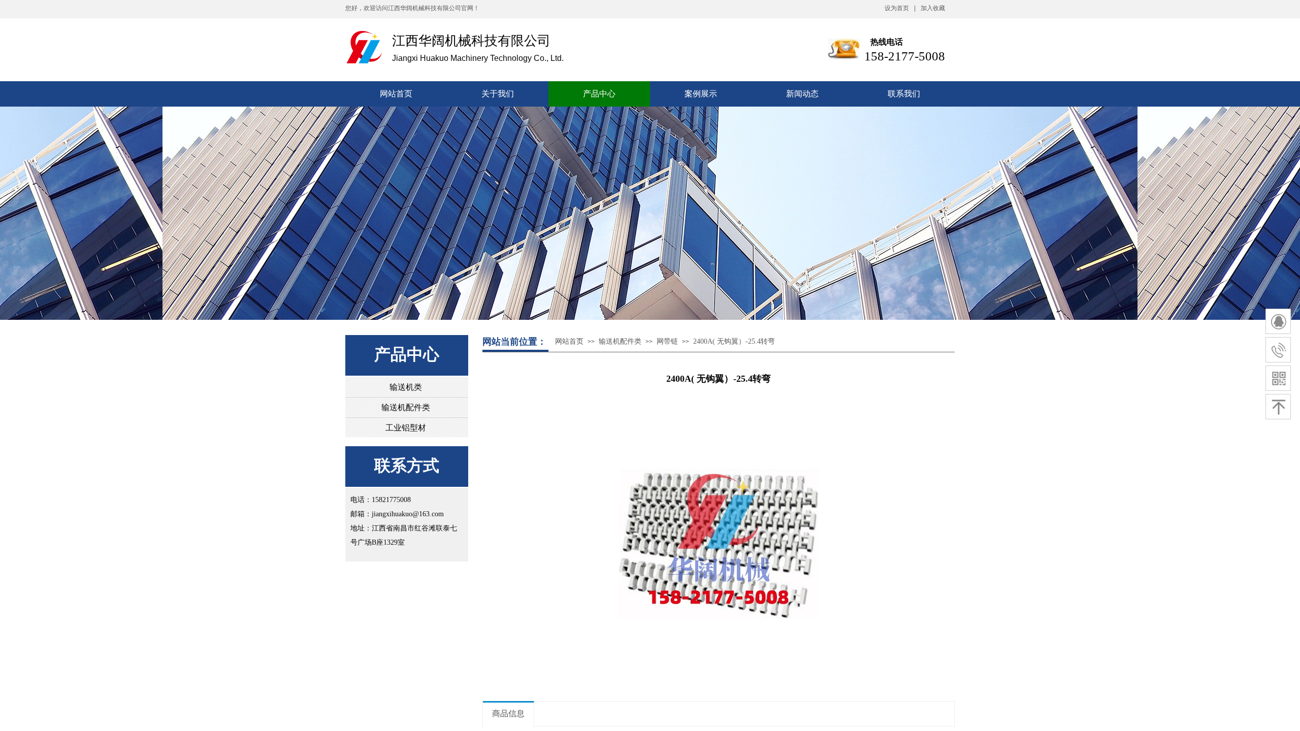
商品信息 (508, 713)
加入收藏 (933, 8)
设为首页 (897, 8)
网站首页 (569, 341)
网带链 (667, 341)
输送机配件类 (620, 341)
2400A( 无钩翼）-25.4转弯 (734, 341)
